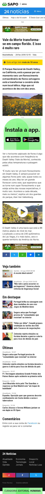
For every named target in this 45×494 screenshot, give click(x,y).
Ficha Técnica (7, 483)
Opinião (16, 271)
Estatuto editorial (22, 483)
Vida (34, 55)
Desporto (5, 371)
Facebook (32, 423)
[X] (36, 475)
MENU (24, 4)
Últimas (7, 348)
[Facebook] (22, 475)
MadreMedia (7, 55)
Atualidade (18, 282)
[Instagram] (8, 475)
